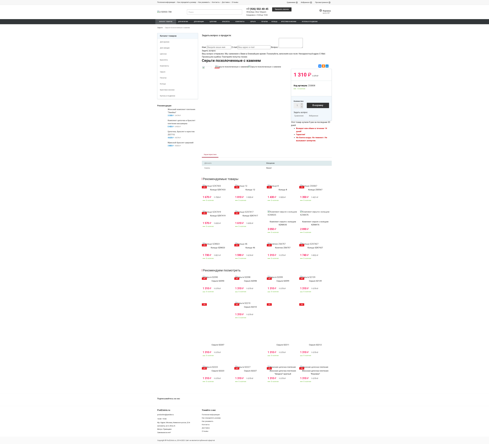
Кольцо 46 (250, 248)
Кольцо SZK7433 (218, 190)
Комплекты (164, 66)
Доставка (226, 2)
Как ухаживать (204, 2)
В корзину (318, 105)
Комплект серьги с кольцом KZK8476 (315, 223)
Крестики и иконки (167, 90)
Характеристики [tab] (210, 154)
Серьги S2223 (218, 371)
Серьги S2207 (218, 345)
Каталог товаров (168, 36)
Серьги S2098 (250, 281)
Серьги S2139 (315, 281)
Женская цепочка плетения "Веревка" (315, 372)
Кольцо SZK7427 (315, 248)
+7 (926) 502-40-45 (257, 8)
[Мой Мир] (327, 66)
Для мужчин (164, 42)
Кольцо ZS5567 (315, 190)
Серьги (162, 72)
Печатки (264, 21)
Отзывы (235, 2)
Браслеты (164, 60)
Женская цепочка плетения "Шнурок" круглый (283, 372)
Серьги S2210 (250, 307)
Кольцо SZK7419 (218, 216)
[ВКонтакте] (319, 66)
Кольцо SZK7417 (250, 216)
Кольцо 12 (250, 190)
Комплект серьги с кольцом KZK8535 (283, 223)
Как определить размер (186, 2)
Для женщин (165, 48)
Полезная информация (166, 2)
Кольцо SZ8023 (218, 248)
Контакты (216, 2)
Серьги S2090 (218, 281)
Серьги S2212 (315, 345)
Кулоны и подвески (167, 96)
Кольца (274, 21)
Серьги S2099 (282, 281)
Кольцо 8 (283, 190)
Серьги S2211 (282, 345)
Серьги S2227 (250, 371)
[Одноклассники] (323, 66)
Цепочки (163, 54)
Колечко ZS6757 (282, 248)
